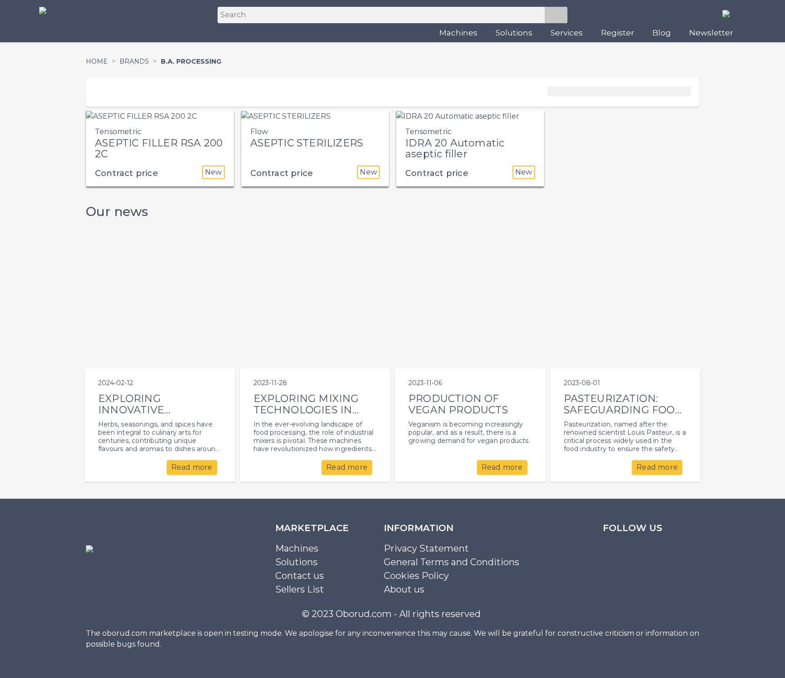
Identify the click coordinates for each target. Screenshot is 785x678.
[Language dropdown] (729, 13)
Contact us (299, 575)
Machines (458, 32)
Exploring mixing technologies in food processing (306, 409)
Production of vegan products (458, 404)
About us (404, 589)
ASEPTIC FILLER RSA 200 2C (159, 148)
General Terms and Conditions (451, 562)
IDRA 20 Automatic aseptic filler (454, 148)
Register (617, 32)
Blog (661, 32)
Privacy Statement (426, 548)
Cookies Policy (416, 575)
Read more (192, 467)
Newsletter (711, 32)
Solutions (514, 32)
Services (567, 32)
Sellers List (299, 589)
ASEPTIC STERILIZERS (306, 143)
